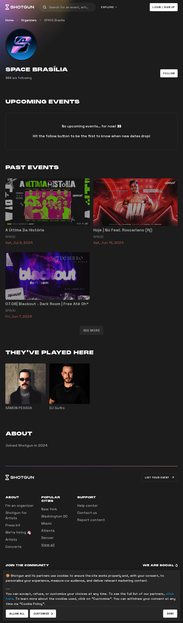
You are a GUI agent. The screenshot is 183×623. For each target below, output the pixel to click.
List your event (157, 477)
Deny (170, 613)
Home (9, 20)
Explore (107, 7)
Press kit (12, 525)
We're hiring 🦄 (18, 532)
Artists (11, 539)
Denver (47, 537)
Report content (91, 519)
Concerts (13, 546)
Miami (46, 523)
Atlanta (48, 530)
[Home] (19, 7)
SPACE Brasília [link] (54, 20)
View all (47, 545)
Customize (41, 613)
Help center (87, 505)
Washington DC (54, 516)
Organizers (29, 20)
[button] (169, 73)
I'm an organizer (19, 505)
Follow (169, 73)
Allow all (17, 613)
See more (91, 330)
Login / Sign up (163, 7)
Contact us (87, 512)
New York (49, 509)
